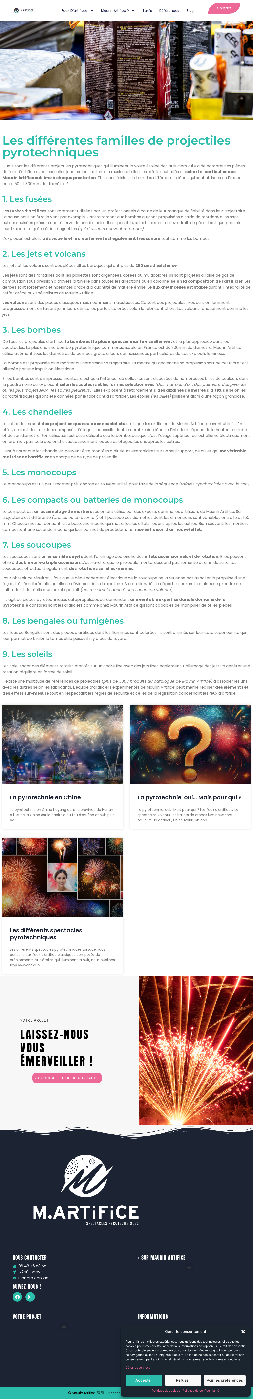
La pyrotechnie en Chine (45, 797)
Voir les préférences (225, 1380)
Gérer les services (138, 1367)
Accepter (143, 1380)
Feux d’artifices (75, 10)
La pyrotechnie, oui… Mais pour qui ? (190, 797)
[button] (243, 1331)
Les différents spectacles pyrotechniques (46, 933)
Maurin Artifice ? (115, 10)
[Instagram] (30, 1297)
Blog (190, 10)
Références (169, 10)
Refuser (183, 1380)
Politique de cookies (166, 1390)
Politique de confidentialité (200, 1390)
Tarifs (147, 10)
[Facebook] (17, 1297)
